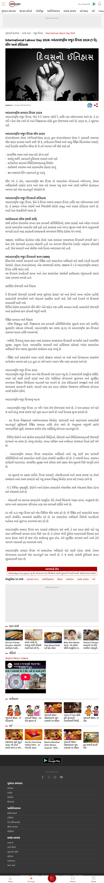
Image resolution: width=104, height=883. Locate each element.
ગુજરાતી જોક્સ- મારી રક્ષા (91, 719)
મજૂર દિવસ (38, 33)
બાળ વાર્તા (11, 865)
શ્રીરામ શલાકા (12, 826)
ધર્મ (93, 11)
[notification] (99, 3)
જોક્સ (59, 579)
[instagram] (61, 777)
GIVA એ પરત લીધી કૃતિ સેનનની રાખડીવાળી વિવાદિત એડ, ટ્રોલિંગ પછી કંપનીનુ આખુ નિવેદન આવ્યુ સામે (72, 718)
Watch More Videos (16, 658)
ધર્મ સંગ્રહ (84, 11)
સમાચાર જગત (32, 579)
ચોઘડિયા (10, 831)
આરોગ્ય (10, 842)
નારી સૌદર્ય (11, 847)
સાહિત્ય (10, 856)
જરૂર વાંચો (14, 626)
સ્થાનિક (10, 797)
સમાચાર (10, 788)
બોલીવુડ (39, 11)
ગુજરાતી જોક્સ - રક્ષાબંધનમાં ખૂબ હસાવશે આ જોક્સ (51, 718)
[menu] (4, 4)
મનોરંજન (70, 579)
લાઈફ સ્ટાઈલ (70, 11)
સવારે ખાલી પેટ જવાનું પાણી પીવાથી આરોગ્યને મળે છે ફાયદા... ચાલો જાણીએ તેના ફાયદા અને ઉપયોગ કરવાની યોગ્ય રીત (33, 645)
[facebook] (42, 777)
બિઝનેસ (10, 801)
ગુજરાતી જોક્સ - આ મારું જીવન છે (33, 719)
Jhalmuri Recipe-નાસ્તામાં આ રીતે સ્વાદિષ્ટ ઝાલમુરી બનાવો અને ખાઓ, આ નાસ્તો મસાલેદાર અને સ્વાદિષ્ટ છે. (91, 645)
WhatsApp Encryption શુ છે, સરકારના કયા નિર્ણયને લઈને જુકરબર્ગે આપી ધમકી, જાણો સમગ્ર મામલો (52, 573)
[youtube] (55, 777)
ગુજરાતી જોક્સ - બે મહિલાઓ (13, 719)
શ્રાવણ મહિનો (26, 11)
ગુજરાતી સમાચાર (12, 33)
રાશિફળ (10, 817)
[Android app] (52, 760)
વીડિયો (12, 653)
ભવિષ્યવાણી (12, 813)
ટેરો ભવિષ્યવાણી (13, 822)
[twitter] (48, 777)
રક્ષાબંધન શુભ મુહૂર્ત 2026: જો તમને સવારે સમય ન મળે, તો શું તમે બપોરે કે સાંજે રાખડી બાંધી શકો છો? (13, 745)
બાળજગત (11, 860)
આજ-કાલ (26, 33)
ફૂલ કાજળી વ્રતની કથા (90, 746)
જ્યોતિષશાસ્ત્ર (53, 11)
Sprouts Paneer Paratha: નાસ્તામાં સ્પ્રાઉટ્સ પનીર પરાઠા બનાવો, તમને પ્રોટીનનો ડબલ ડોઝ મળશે (13, 645)
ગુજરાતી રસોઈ (12, 851)
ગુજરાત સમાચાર (8, 11)
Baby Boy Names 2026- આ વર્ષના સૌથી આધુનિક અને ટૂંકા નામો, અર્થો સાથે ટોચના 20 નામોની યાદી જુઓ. (72, 645)
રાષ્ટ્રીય (9, 792)
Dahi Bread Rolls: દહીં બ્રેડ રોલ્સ (52, 647)
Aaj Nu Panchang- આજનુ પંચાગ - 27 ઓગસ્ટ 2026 (33, 745)
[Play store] (94, 3)
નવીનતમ (13, 699)
